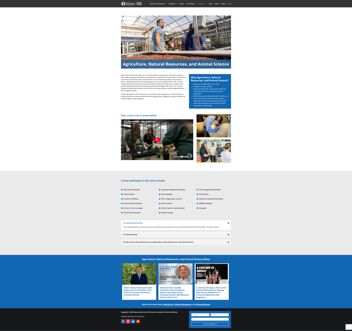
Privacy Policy (139, 317)
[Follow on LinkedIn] (133, 321)
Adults (182, 4)
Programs (201, 4)
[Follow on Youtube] (138, 321)
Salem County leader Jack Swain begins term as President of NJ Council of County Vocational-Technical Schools (137, 291)
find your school (213, 227)
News (210, 4)
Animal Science (203, 304)
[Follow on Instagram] (128, 321)
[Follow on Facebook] (123, 321)
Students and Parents (157, 4)
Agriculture (168, 304)
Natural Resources (183, 304)
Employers (172, 4)
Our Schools (190, 4)
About (223, 4)
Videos (217, 4)
